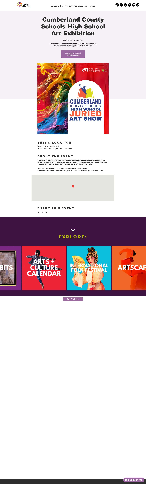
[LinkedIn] (125, 5)
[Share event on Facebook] (38, 212)
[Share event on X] (42, 212)
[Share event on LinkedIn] (46, 212)
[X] (129, 5)
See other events (73, 55)
